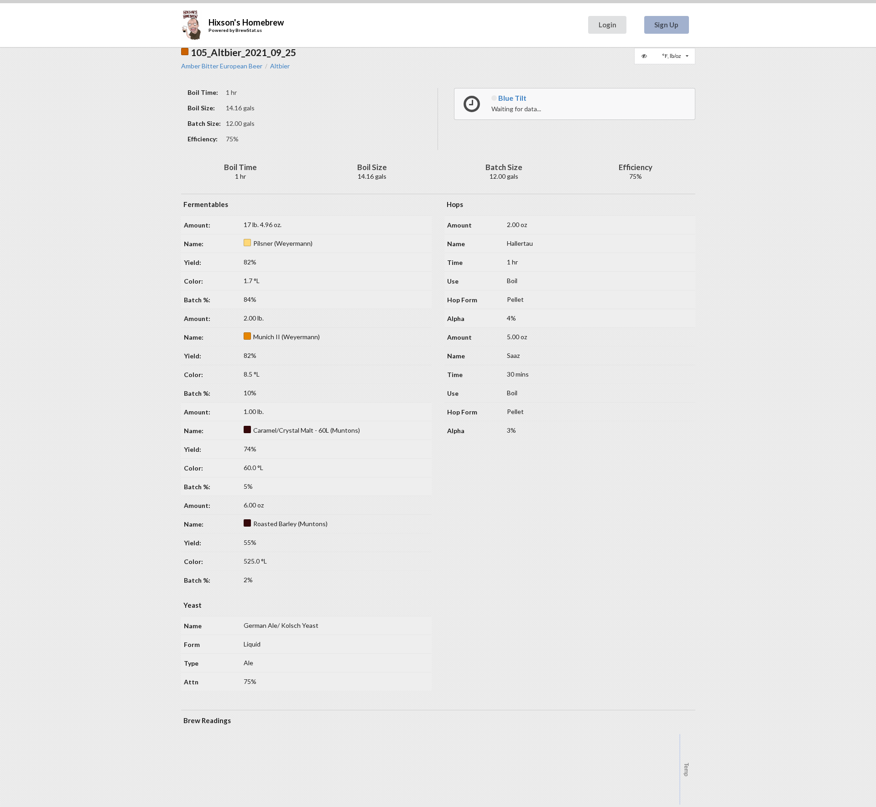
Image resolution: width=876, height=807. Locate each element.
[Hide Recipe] (645, 56)
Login (607, 25)
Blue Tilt (512, 97)
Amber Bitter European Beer (221, 66)
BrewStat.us (248, 30)
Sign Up (666, 25)
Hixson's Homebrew (246, 22)
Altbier (280, 66)
